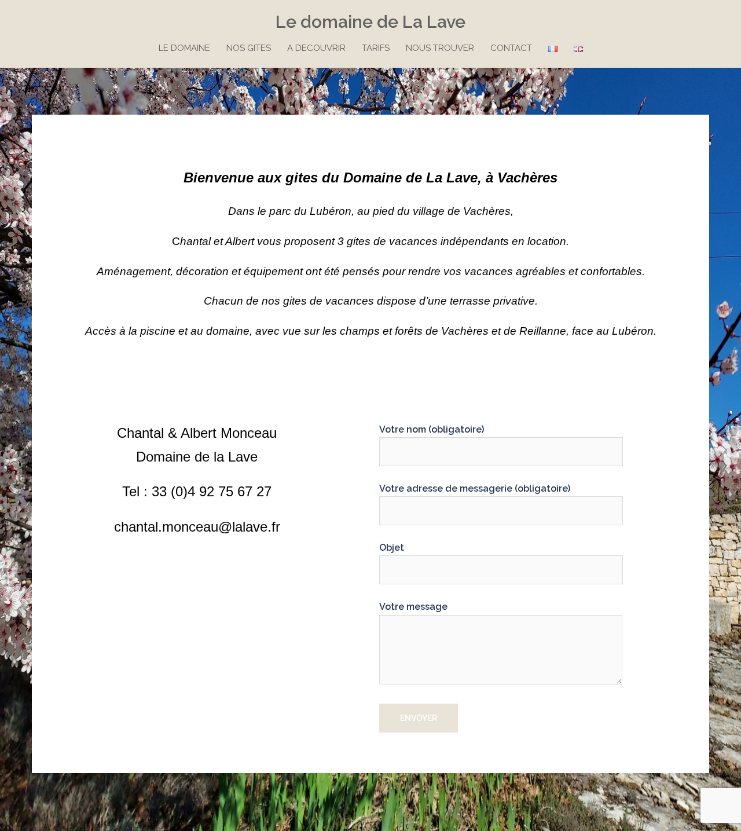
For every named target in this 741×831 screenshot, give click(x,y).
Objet (391, 547)
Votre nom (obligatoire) (431, 429)
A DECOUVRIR (316, 48)
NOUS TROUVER (440, 48)
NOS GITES (248, 48)
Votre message (413, 606)
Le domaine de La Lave (370, 22)
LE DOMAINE (184, 48)
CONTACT (511, 48)
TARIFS (376, 48)
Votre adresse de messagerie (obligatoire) (474, 488)
